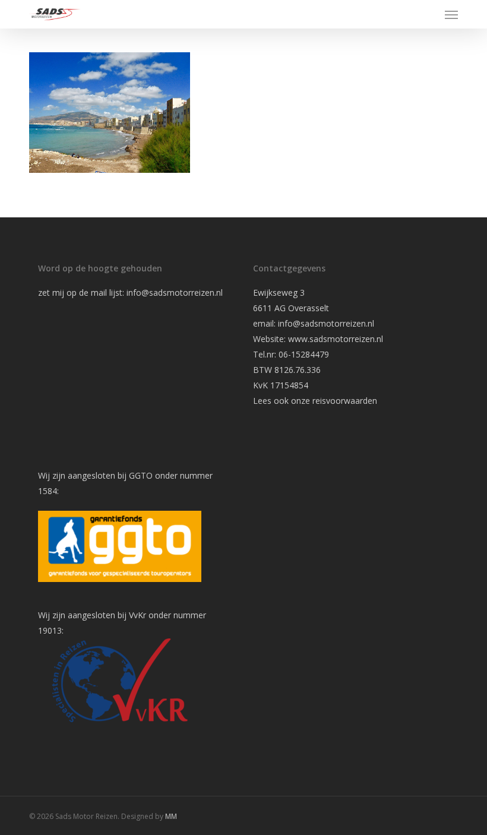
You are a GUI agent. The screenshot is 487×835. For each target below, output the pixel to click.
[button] (451, 14)
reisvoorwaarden (344, 400)
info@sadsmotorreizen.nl (176, 292)
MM (171, 816)
